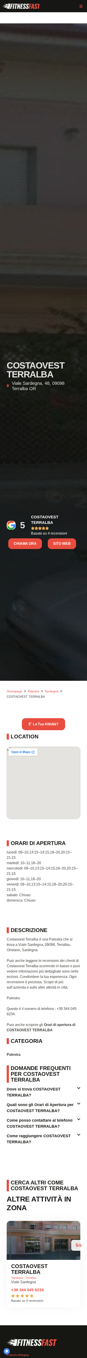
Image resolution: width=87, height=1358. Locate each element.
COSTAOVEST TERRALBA (29, 1269)
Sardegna (51, 691)
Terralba (31, 1277)
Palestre (33, 691)
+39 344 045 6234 (27, 1290)
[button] (81, 6)
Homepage (14, 691)
